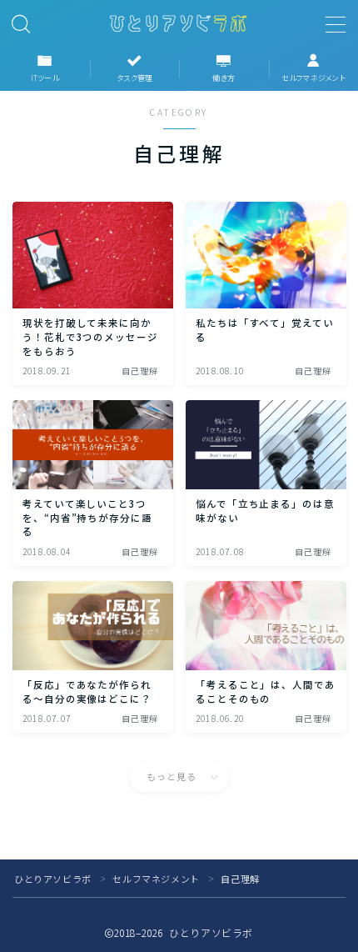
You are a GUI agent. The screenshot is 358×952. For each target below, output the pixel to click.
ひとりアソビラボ (53, 878)
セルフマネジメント (155, 878)
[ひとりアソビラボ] (179, 23)
